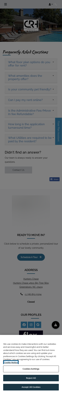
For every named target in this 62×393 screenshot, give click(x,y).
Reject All (31, 378)
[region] (31, 364)
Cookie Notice (11, 362)
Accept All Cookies (31, 387)
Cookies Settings (31, 369)
